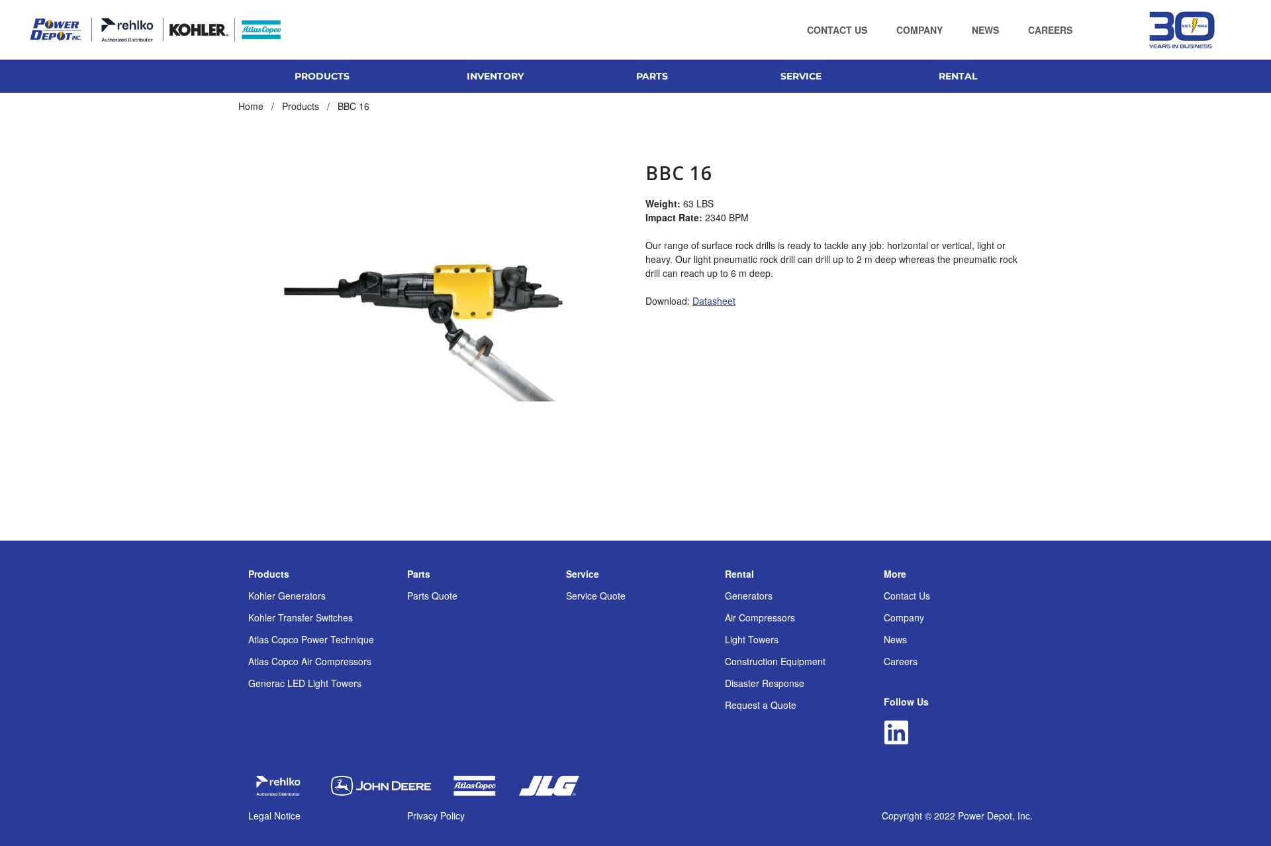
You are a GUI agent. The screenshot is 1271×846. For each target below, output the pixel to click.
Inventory (495, 76)
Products (268, 573)
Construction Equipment (775, 661)
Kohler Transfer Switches (300, 617)
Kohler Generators (287, 595)
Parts (418, 573)
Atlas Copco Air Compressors (309, 661)
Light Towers (751, 639)
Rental (739, 573)
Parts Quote (432, 595)
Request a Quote (760, 705)
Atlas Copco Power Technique (311, 639)
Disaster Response (764, 683)
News (895, 639)
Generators (749, 595)
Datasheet (713, 300)
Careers (901, 661)
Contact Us (907, 595)
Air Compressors (760, 617)
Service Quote (596, 595)
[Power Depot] (155, 30)
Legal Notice (274, 815)
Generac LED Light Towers (304, 683)
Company (904, 617)
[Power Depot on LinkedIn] (896, 732)
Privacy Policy (436, 815)
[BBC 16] (432, 319)
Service (582, 573)
